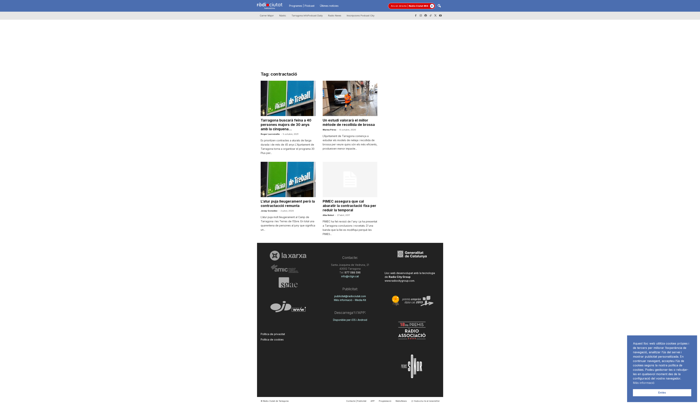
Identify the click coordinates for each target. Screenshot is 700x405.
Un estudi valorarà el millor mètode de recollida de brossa (349, 122)
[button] (439, 6)
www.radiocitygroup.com (399, 280)
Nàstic (282, 15)
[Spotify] (425, 15)
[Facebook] (416, 15)
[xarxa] (288, 256)
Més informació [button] (643, 383)
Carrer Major (267, 15)
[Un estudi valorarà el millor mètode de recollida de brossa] (350, 98)
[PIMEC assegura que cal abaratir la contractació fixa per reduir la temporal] (350, 179)
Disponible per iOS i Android (350, 319)
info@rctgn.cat (350, 276)
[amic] (288, 268)
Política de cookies (272, 339)
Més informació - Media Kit (350, 300)
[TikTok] (430, 15)
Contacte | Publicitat (356, 401)
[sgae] (288, 282)
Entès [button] (662, 392)
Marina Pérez (329, 129)
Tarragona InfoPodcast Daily (307, 15)
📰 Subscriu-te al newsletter (425, 401)
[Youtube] (440, 15)
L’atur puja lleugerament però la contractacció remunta (288, 203)
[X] (435, 15)
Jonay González (269, 211)
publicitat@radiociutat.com (350, 296)
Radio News (334, 15)
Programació (385, 401)
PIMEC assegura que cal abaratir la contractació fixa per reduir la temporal (349, 205)
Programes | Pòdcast (301, 5)
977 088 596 (352, 272)
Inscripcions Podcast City (360, 15)
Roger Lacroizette (270, 134)
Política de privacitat (273, 334)
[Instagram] (421, 15)
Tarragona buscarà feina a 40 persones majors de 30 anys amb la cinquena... (286, 124)
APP (373, 401)
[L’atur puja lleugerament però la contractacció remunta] (288, 179)
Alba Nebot (328, 215)
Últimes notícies (329, 5)
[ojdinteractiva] (288, 308)
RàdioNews (401, 401)
